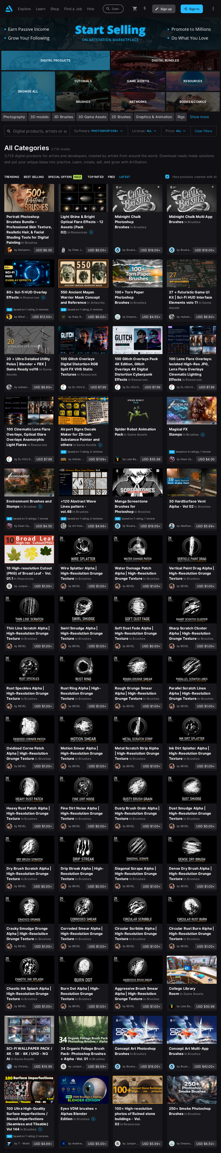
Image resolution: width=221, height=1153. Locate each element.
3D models (39, 117)
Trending (11, 177)
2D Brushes (121, 117)
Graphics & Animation (154, 117)
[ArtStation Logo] (9, 8)
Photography (14, 117)
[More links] (213, 8)
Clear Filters (203, 131)
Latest (124, 177)
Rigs (181, 117)
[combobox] (113, 9)
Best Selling (34, 177)
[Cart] (134, 8)
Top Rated (96, 177)
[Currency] (145, 8)
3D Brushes (63, 117)
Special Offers (64, 177)
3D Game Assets (92, 117)
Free (111, 177)
